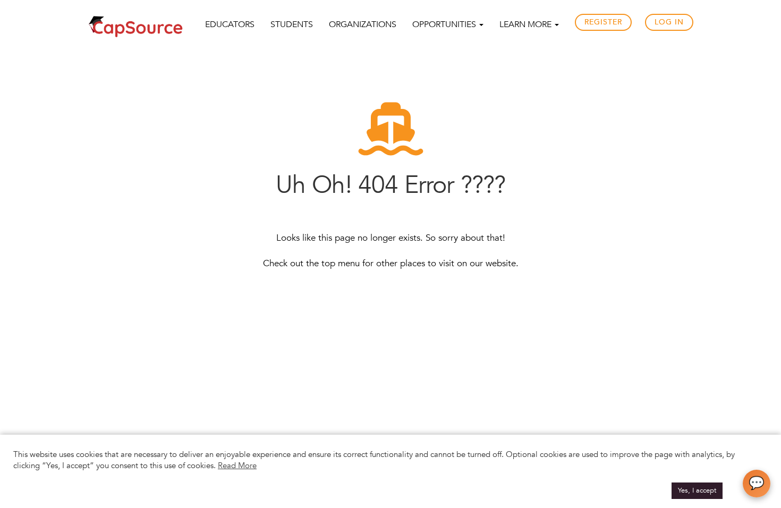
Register (603, 22)
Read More (237, 465)
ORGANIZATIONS (362, 24)
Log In (669, 22)
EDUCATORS (229, 24)
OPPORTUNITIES (445, 24)
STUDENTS (291, 24)
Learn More (526, 24)
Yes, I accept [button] (697, 490)
